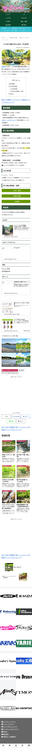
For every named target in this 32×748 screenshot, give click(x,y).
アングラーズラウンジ (10, 729)
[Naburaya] (8, 612)
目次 (13, 80)
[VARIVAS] (8, 643)
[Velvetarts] (8, 708)
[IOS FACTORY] (8, 676)
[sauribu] (8, 627)
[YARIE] (24, 643)
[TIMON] (24, 692)
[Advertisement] (16, 393)
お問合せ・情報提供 (9, 737)
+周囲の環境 (17, 196)
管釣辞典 (6, 734)
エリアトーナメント (9, 722)
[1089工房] (24, 661)
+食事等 (16, 201)
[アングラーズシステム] (8, 661)
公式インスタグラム (8, 120)
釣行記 (5, 732)
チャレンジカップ (8, 724)
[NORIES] (8, 692)
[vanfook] (24, 708)
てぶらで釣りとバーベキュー (10, 370)
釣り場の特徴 (13, 86)
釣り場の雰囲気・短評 (17, 91)
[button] (20, 421)
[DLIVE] (8, 596)
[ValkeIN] (24, 627)
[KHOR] (24, 596)
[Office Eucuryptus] (24, 612)
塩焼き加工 (15, 373)
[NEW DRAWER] (24, 676)
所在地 (11, 94)
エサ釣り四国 (6, 373)
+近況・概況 (17, 190)
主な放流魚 (14, 89)
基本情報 (12, 84)
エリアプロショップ (9, 727)
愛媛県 (4, 67)
